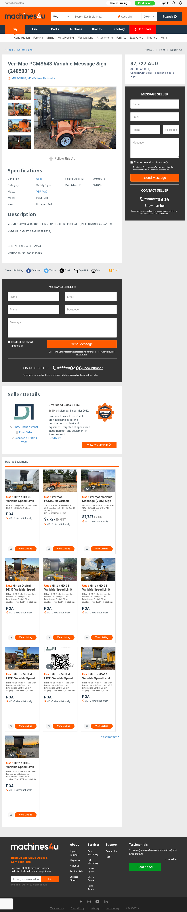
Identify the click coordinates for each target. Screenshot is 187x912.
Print (162, 49)
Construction (22, 37)
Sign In (165, 3)
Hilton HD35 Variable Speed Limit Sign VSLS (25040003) (21, 765)
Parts (55, 29)
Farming (38, 37)
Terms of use (57, 908)
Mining (50, 37)
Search (167, 16)
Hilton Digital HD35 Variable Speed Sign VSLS (20, 588)
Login (72, 851)
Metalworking (66, 37)
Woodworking (85, 37)
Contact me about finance (22, 344)
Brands (97, 29)
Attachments (105, 37)
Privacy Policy (105, 352)
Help (108, 857)
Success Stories (74, 878)
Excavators (136, 37)
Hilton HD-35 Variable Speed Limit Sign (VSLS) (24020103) (96, 588)
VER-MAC (41, 191)
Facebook (36, 270)
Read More (55, 438)
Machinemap (112, 908)
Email (67, 270)
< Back (9, 49)
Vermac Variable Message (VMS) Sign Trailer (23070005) (97, 499)
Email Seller (26, 432)
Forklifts (121, 37)
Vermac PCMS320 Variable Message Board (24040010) (57, 499)
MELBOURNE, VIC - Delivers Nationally (33, 78)
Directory (118, 29)
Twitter (52, 270)
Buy (14, 29)
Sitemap (95, 908)
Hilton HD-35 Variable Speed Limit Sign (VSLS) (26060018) (58, 588)
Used (39, 178)
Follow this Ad (64, 158)
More (164, 37)
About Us (74, 865)
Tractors (152, 37)
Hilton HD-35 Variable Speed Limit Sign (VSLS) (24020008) (96, 677)
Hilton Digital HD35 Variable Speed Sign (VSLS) (20, 677)
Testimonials (76, 871)
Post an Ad (144, 3)
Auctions (76, 29)
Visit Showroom (109, 737)
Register (74, 854)
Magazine (75, 860)
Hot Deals (144, 29)
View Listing (25, 548)
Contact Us (111, 851)
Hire (35, 29)
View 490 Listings (98, 444)
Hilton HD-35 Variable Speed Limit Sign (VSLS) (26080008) (20, 499)
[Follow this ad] (11, 548)
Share (148, 49)
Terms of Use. (81, 354)
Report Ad (176, 49)
